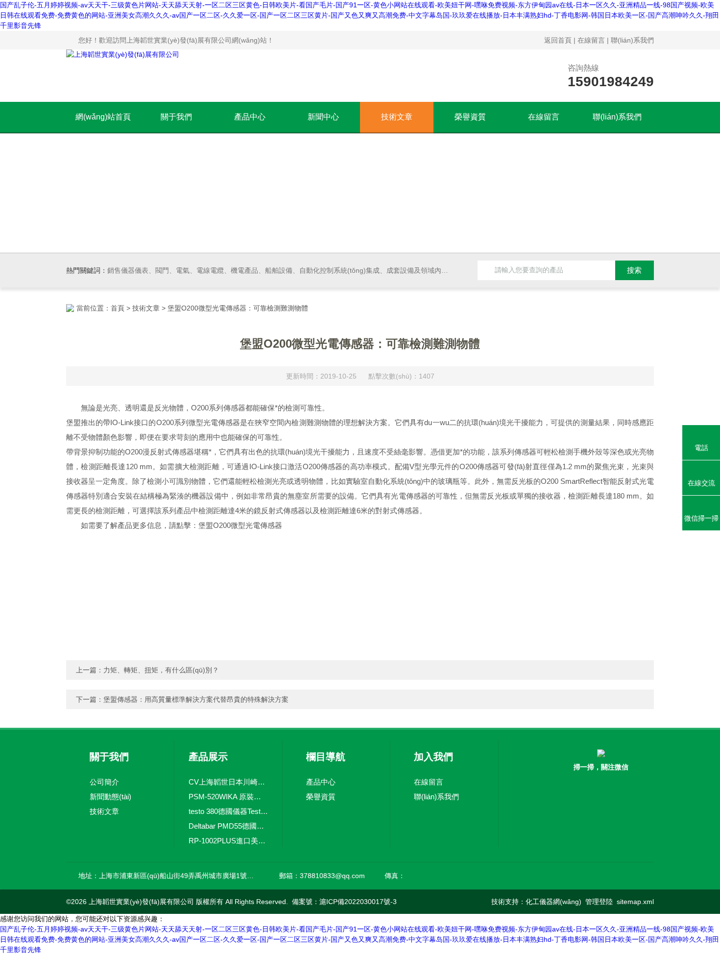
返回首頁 (558, 40)
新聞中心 (323, 117)
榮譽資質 (470, 117)
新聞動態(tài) (110, 796)
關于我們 (176, 117)
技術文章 (396, 117)
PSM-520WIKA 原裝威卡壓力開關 (228, 796)
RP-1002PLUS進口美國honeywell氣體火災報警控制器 (228, 840)
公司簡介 (104, 782)
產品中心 (249, 117)
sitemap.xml (635, 902)
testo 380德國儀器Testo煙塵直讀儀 (228, 811)
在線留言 (591, 40)
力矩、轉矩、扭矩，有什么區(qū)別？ (161, 670)
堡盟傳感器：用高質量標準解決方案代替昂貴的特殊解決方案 (195, 699)
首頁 (117, 308)
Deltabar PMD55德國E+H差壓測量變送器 (228, 826)
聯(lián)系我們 (632, 40)
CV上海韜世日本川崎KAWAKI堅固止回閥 (228, 782)
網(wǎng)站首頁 (103, 117)
